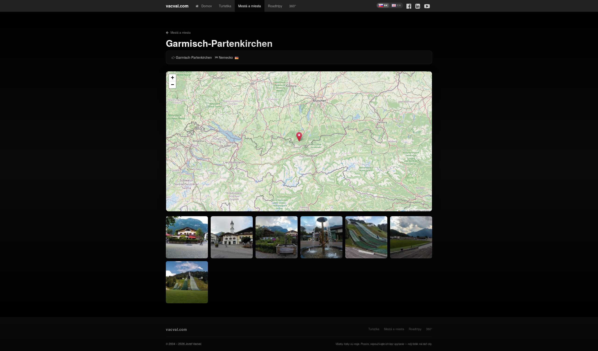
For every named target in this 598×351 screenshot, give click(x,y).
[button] (299, 137)
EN (399, 5)
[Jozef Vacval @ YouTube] (427, 6)
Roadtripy (275, 6)
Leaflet (403, 210)
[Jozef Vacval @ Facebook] (408, 6)
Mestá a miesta (249, 6)
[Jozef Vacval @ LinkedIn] (417, 6)
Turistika (225, 6)
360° (292, 6)
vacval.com (177, 6)
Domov (205, 6)
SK (386, 5)
